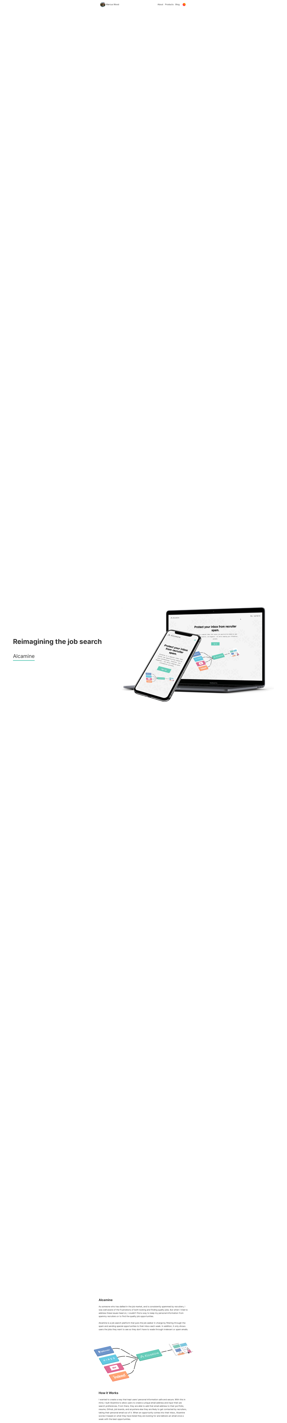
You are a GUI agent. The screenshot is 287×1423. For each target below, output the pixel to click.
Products (169, 4)
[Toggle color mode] (184, 4)
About (160, 4)
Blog (177, 4)
